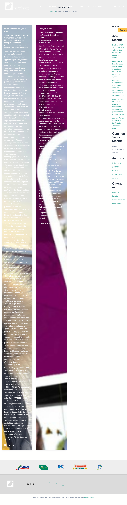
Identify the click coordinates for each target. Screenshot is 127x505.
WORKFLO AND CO (89, 497)
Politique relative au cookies (75, 483)
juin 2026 (115, 167)
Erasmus (115, 192)
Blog (94, 6)
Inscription (102, 6)
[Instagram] (119, 6)
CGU (63, 485)
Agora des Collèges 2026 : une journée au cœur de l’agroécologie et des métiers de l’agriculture (118, 87)
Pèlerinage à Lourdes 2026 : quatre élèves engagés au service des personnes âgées (118, 68)
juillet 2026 (116, 163)
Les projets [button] (82, 6)
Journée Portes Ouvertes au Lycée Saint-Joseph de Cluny (51, 35)
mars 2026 (116, 171)
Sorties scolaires (15, 28)
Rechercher (115, 26)
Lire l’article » (10, 445)
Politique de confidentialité (60, 483)
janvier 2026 (117, 174)
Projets (6, 28)
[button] (57, 6)
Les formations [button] (67, 6)
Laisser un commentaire (11, 46)
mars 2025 (116, 178)
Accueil (43, 6)
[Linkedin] (123, 6)
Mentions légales (48, 483)
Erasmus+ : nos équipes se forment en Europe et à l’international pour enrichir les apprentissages (16, 39)
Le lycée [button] (52, 6)
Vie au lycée (14, 47)
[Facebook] (115, 6)
